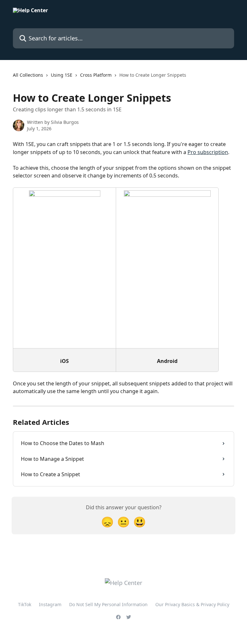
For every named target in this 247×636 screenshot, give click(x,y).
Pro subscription (208, 152)
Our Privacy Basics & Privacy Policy (192, 604)
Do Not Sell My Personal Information (108, 604)
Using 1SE (61, 75)
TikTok (24, 604)
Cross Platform (96, 75)
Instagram (50, 604)
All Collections (28, 75)
